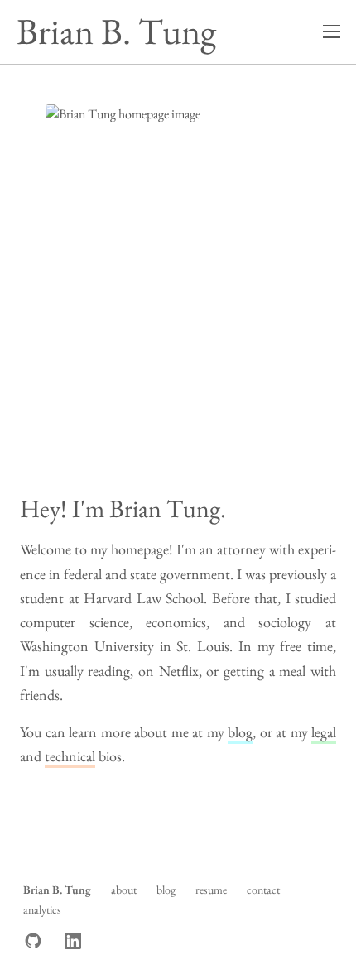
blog (240, 731)
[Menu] (331, 31)
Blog (166, 889)
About (124, 889)
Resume (211, 889)
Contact (263, 889)
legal (323, 731)
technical (70, 755)
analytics (42, 909)
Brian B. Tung (116, 31)
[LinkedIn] (73, 941)
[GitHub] (33, 941)
